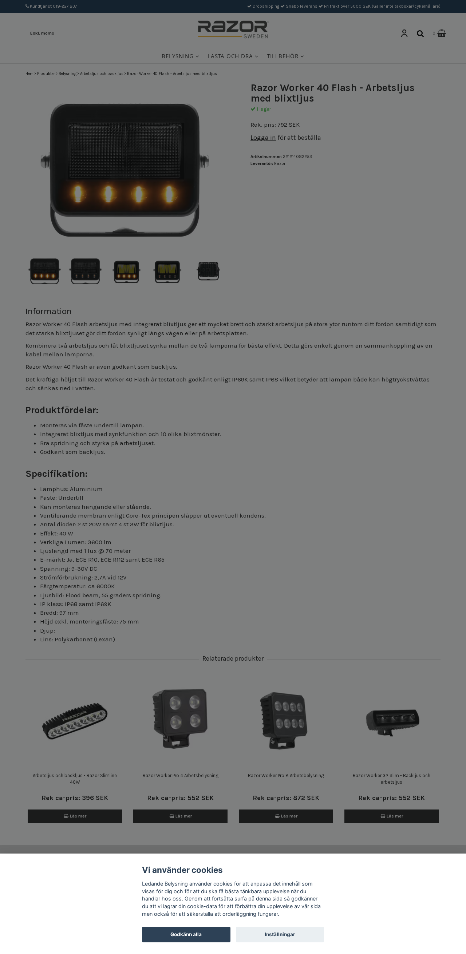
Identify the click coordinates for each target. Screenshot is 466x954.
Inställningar (280, 934)
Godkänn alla (186, 934)
